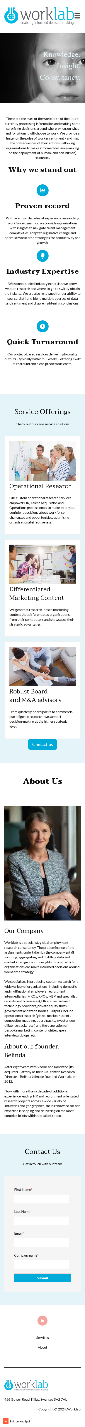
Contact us (42, 744)
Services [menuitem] (42, 1337)
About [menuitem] (42, 1347)
